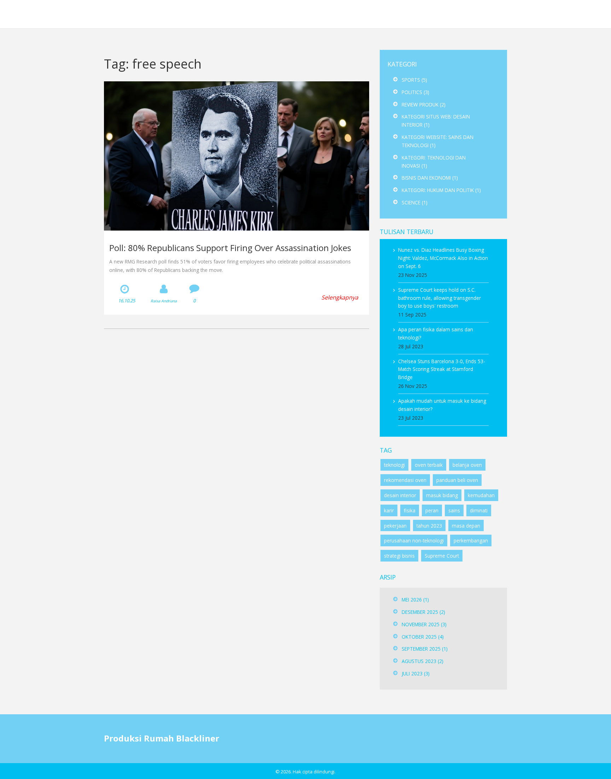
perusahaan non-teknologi (414, 540)
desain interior (400, 495)
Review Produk (424, 104)
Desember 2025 (423, 612)
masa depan (466, 525)
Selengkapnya (339, 297)
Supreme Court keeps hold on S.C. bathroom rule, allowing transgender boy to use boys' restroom (439, 297)
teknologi (394, 464)
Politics (415, 92)
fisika (409, 510)
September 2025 (425, 648)
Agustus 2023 (422, 661)
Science (414, 202)
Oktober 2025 (423, 636)
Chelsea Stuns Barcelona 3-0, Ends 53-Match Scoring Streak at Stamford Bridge (441, 369)
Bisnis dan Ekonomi (430, 177)
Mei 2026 (415, 599)
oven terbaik (429, 464)
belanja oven (467, 464)
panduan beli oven (457, 480)
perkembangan (471, 540)
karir (389, 510)
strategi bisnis (399, 555)
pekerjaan (395, 525)
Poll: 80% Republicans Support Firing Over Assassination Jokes (230, 248)
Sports (414, 79)
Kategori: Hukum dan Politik (441, 190)
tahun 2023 (429, 525)
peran (431, 510)
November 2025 (424, 624)
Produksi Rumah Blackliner (71, 14)
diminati (479, 510)
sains (454, 510)
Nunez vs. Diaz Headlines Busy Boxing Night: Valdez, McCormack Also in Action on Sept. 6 (443, 257)
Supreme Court (442, 555)
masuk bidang (442, 495)
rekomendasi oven (405, 480)
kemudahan (481, 495)
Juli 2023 (416, 673)
